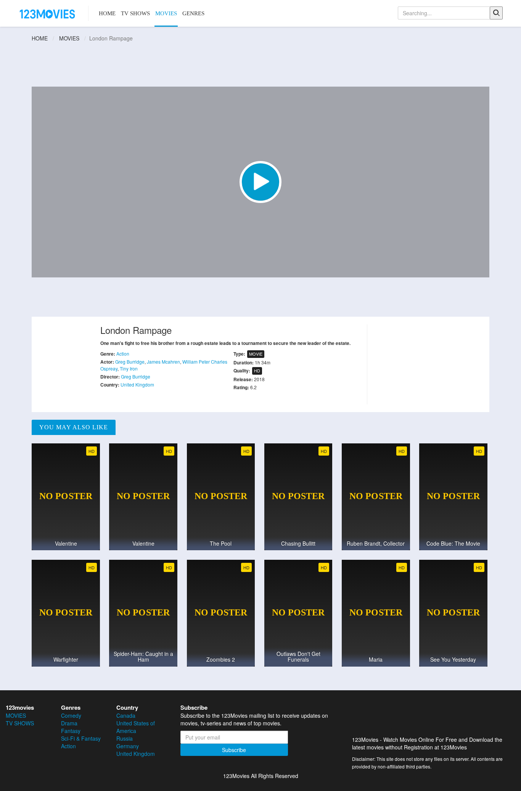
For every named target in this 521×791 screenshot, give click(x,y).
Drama (69, 723)
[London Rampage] (260, 182)
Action (122, 353)
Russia (124, 738)
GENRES (193, 13)
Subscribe (234, 750)
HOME (107, 13)
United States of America (135, 727)
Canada (125, 715)
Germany (127, 746)
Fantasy (70, 731)
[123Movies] (47, 13)
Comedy (71, 715)
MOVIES (166, 13)
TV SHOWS (135, 13)
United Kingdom (137, 384)
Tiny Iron (129, 368)
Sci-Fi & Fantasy (81, 738)
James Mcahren (163, 361)
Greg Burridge (130, 361)
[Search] (496, 12)
